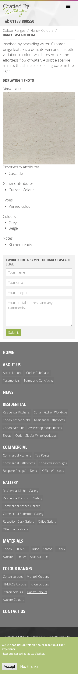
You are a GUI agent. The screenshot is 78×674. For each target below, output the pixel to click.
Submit (13, 332)
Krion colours (40, 584)
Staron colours (13, 592)
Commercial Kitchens (17, 455)
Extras (7, 435)
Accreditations (12, 373)
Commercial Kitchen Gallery (21, 506)
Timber (21, 557)
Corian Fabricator (38, 373)
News (8, 392)
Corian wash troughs (53, 463)
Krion (35, 549)
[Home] (17, 10)
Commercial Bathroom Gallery (23, 514)
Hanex (60, 549)
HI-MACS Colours (15, 584)
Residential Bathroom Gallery (22, 498)
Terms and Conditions (38, 380)
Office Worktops (53, 471)
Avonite (8, 557)
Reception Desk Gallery (18, 521)
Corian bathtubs (13, 428)
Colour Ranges (14, 30)
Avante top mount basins (45, 428)
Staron (47, 549)
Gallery (10, 482)
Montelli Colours (38, 577)
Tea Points (42, 455)
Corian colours (13, 577)
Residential (14, 404)
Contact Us (14, 611)
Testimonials (11, 380)
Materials (13, 541)
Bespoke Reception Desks (20, 471)
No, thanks (29, 666)
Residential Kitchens (16, 412)
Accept (9, 666)
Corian (7, 549)
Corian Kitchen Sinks (16, 420)
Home (8, 352)
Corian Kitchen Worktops (50, 412)
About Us (12, 364)
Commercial (15, 447)
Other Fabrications (15, 529)
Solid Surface (39, 557)
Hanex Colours (42, 30)
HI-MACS (22, 549)
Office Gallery (47, 521)
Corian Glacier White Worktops (36, 435)
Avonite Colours (13, 600)
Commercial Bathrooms (19, 463)
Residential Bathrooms (49, 420)
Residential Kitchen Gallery (20, 491)
